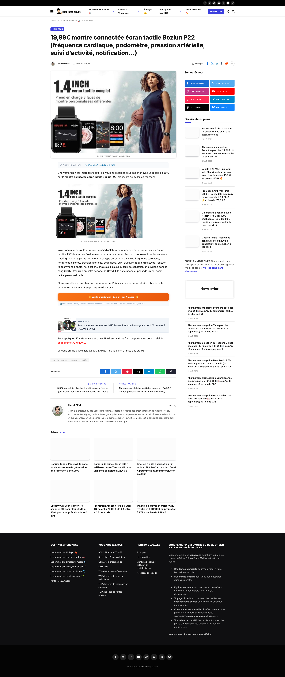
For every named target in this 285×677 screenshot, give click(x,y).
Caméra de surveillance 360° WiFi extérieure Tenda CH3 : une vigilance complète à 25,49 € (113, 467)
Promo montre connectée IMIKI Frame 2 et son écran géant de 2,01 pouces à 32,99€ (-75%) (121, 327)
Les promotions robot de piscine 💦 (67, 571)
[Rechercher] (233, 11)
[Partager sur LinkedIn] (217, 63)
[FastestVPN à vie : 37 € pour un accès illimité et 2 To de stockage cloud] (192, 132)
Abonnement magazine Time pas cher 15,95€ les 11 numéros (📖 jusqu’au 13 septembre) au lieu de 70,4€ (208, 328)
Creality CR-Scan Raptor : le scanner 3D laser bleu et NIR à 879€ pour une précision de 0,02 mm (69, 510)
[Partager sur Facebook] (207, 63)
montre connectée (79, 360)
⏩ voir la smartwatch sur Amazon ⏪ (113, 297)
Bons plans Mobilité (165, 11)
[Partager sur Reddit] (226, 63)
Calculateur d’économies (110, 562)
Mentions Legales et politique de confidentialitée (146, 565)
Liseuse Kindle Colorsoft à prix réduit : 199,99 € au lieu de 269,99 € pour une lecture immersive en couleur (156, 468)
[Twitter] (40, 179)
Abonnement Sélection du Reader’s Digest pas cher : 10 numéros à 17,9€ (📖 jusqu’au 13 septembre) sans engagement (210, 345)
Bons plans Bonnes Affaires (111, 557)
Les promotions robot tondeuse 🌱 (67, 576)
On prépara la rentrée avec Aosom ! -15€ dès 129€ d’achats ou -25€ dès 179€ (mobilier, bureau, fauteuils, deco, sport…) (217, 219)
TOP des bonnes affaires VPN (112, 571)
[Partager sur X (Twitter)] (212, 63)
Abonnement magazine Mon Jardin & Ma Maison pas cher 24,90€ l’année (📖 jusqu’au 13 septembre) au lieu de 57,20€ (210, 363)
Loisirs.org (103, 566)
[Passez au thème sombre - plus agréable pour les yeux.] (228, 11)
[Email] (40, 192)
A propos (141, 552)
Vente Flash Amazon (60, 581)
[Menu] (51, 11)
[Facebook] (40, 172)
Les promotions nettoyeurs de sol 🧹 (68, 566)
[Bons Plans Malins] (68, 11)
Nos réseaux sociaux (147, 573)
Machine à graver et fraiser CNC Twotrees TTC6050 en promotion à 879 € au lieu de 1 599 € (156, 509)
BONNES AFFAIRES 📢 (99, 11)
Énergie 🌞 (148, 11)
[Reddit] (40, 219)
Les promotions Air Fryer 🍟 (63, 552)
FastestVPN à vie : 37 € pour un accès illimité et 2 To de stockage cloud (217, 131)
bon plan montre (59, 360)
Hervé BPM (65, 63)
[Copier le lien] (40, 212)
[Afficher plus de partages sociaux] (232, 63)
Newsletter (216, 11)
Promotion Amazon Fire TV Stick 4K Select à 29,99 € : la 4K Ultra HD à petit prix (112, 509)
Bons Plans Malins (149, 666)
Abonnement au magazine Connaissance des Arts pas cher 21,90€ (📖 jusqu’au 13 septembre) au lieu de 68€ (210, 380)
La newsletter (143, 557)
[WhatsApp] (40, 206)
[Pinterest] (40, 186)
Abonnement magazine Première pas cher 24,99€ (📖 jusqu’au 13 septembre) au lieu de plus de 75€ (218, 152)
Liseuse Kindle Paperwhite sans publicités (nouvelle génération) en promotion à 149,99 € (69, 467)
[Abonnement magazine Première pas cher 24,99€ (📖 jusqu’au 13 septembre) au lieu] (192, 150)
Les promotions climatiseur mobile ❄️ (68, 562)
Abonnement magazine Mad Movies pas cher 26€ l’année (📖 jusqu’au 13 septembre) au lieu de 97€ (209, 398)
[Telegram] (40, 199)
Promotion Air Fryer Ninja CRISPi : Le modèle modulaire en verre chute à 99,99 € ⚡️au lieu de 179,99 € (217, 195)
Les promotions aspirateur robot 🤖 (67, 557)
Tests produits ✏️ (193, 11)
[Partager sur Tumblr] (221, 63)
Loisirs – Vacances (123, 11)
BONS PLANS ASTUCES (110, 552)
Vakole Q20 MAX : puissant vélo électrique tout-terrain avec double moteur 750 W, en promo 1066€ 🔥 (216, 174)
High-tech (57, 29)
